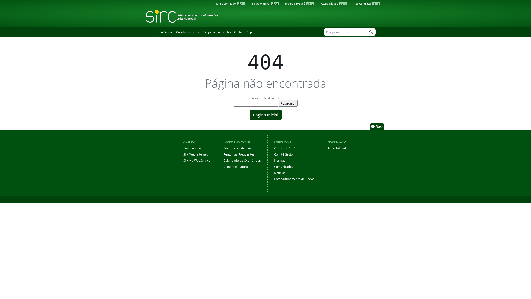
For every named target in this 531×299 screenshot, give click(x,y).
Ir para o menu (264, 3)
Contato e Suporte (245, 32)
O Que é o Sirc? (284, 148)
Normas (279, 160)
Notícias (279, 173)
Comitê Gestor (284, 154)
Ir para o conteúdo (228, 3)
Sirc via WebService (196, 160)
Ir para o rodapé (299, 3)
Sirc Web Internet (195, 154)
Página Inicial (265, 115)
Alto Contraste (366, 3)
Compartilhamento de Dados (294, 179)
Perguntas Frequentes (217, 32)
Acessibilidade (333, 3)
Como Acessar (164, 32)
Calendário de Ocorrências (242, 160)
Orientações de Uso (188, 32)
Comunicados (283, 167)
